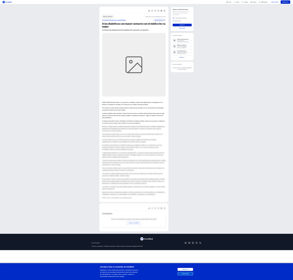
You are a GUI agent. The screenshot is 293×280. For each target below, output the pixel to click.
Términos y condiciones (97, 246)
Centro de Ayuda (96, 242)
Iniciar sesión (185, 273)
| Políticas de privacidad (109, 246)
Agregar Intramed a (159, 20)
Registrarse (185, 269)
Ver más (181, 57)
